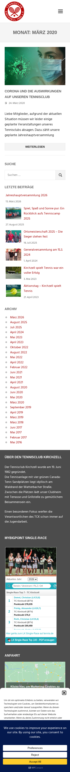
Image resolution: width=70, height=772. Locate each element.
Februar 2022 (18, 367)
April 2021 (16, 382)
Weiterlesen (35, 146)
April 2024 (17, 332)
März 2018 (17, 422)
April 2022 (17, 362)
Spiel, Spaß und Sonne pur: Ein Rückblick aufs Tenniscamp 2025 (44, 213)
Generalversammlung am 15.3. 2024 (43, 252)
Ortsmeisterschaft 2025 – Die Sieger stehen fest (43, 234)
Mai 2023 (16, 337)
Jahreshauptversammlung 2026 (26, 195)
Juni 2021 (16, 372)
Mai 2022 (16, 357)
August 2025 (18, 322)
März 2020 (17, 402)
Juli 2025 (16, 327)
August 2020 (18, 387)
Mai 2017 (16, 432)
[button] (64, 693)
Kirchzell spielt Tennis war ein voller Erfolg (43, 270)
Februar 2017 (18, 437)
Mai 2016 (16, 442)
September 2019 (20, 407)
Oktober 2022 (19, 347)
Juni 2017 (16, 427)
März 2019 (16, 417)
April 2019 (16, 412)
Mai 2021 (16, 377)
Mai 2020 (16, 397)
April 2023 (16, 342)
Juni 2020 (16, 392)
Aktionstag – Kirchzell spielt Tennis (42, 288)
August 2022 (18, 352)
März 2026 (17, 317)
